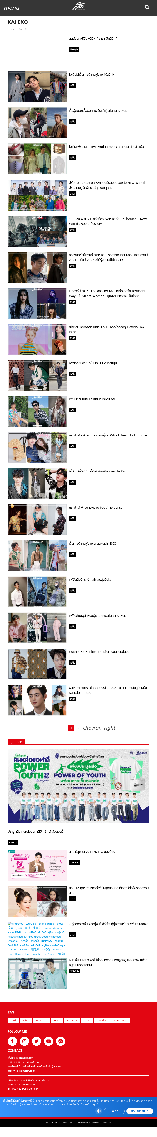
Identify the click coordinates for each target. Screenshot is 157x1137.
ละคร (87, 1021)
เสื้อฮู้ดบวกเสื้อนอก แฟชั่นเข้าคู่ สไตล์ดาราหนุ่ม (98, 111)
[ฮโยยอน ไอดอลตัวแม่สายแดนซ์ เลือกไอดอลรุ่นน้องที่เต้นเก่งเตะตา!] (37, 354)
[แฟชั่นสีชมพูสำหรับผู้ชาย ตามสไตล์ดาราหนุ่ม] (37, 643)
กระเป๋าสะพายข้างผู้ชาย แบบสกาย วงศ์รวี (96, 507)
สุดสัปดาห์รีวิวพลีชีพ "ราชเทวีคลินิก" (93, 38)
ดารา (57, 1021)
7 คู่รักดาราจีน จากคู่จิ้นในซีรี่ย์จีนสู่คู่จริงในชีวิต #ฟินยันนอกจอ (108, 924)
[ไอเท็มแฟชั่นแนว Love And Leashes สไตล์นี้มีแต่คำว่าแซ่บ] (37, 174)
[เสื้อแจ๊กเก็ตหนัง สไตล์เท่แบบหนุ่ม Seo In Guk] (37, 498)
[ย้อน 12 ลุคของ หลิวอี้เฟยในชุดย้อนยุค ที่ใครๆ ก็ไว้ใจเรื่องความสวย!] (37, 916)
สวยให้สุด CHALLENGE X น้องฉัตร (92, 852)
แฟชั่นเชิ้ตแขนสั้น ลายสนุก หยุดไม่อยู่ (92, 399)
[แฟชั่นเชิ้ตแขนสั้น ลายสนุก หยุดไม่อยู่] (37, 426)
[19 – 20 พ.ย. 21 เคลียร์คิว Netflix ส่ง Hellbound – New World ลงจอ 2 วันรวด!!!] (37, 246)
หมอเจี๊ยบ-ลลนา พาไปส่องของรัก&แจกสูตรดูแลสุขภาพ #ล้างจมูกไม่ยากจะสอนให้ (108, 963)
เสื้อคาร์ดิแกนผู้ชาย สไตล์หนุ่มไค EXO (92, 543)
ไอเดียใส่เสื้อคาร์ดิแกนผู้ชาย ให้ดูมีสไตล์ (93, 74)
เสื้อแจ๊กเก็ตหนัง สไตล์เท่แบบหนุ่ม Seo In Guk (98, 471)
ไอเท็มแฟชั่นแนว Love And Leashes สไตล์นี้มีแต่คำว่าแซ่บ (106, 147)
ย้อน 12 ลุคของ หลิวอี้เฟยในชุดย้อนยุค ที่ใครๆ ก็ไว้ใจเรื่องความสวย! (109, 890)
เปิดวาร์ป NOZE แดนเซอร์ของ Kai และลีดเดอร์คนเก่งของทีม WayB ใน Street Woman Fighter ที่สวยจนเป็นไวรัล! (107, 294)
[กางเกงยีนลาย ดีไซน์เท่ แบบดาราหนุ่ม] (37, 390)
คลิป (13, 1021)
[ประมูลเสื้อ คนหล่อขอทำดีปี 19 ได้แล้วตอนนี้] (78, 823)
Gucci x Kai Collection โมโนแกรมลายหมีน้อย (99, 652)
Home (12, 29)
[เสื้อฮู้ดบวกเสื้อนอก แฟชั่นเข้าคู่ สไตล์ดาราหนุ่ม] (37, 138)
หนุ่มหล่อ (72, 1021)
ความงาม (41, 1021)
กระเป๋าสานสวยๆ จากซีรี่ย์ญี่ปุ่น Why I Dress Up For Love (108, 435)
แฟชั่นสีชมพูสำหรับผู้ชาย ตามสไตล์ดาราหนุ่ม (97, 616)
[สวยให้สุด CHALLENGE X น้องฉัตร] (37, 880)
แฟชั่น (26, 1021)
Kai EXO (23, 29)
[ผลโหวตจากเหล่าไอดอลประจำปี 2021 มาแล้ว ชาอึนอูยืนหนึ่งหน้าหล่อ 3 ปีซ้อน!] (37, 715)
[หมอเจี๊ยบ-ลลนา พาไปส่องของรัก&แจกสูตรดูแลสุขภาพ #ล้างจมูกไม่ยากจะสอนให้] (37, 988)
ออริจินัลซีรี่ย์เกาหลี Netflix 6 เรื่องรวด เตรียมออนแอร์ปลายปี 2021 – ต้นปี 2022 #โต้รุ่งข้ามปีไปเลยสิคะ (108, 258)
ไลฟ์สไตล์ (102, 1021)
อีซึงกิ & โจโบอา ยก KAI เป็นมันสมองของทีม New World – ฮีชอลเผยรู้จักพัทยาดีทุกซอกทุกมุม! (108, 185)
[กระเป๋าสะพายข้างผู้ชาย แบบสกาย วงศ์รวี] (37, 535)
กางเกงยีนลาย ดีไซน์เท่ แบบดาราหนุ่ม (93, 363)
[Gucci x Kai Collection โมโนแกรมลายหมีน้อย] (37, 679)
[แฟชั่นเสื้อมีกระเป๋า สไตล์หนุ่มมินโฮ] (37, 607)
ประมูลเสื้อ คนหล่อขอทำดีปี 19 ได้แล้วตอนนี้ (35, 831)
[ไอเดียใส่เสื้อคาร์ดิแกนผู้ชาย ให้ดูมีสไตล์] (37, 102)
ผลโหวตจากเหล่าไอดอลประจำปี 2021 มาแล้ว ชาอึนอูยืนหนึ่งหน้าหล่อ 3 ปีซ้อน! (108, 690)
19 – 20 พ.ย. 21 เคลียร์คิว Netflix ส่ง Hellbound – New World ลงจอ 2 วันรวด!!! (108, 221)
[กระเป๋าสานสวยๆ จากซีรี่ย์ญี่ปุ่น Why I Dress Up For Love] (37, 462)
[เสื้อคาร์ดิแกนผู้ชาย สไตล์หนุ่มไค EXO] (37, 570)
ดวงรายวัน (120, 1021)
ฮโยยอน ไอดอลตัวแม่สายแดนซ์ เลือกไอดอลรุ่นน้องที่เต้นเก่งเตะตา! (106, 330)
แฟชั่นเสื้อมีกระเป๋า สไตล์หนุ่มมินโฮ (90, 580)
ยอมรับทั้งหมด (139, 1111)
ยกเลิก (114, 1111)
